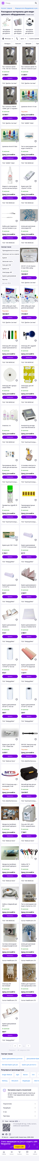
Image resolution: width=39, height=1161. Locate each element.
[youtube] (3, 1134)
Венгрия (28, 43)
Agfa (17, 1075)
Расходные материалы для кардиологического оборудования (18, 34)
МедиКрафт (26, 1081)
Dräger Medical (7, 1075)
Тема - (9, 1121)
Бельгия (18, 43)
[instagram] (10, 1134)
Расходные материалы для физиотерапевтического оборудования (29, 35)
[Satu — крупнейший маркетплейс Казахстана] (3, 3)
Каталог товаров (6, 8)
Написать (29, 158)
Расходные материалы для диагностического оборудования (6, 34)
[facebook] (6, 1134)
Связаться (29, 118)
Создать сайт (19, 1147)
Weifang (4, 1081)
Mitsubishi (15, 1081)
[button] (10, 78)
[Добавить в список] (16, 61)
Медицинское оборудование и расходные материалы (27, 8)
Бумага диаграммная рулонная (12, 1058)
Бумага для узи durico (29, 1065)
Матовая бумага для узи (10, 1065)
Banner (25, 1075)
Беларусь (7, 43)
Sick (33, 1075)
